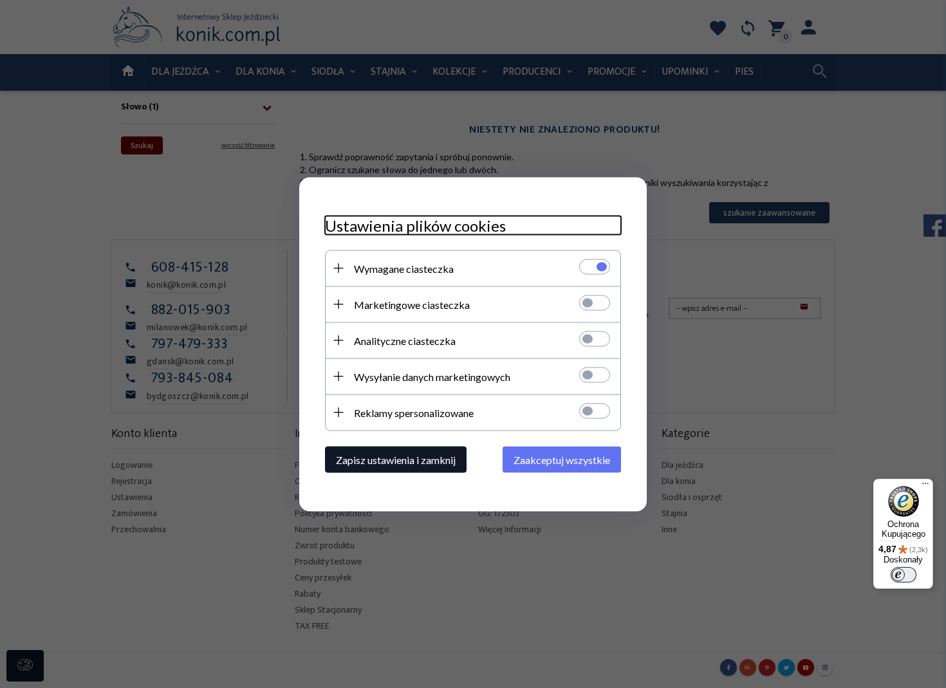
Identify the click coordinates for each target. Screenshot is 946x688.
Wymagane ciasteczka (404, 268)
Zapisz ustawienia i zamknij (396, 459)
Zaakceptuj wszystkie (562, 459)
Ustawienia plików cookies (415, 225)
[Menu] (925, 486)
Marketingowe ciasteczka (412, 304)
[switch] (903, 574)
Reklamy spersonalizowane (414, 412)
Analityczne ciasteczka (405, 340)
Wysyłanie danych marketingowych (432, 376)
